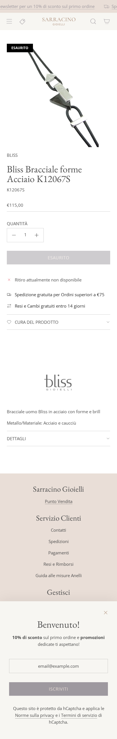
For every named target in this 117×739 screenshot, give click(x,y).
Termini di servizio (79, 715)
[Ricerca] (93, 21)
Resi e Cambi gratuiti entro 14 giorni (50, 306)
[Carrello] (107, 21)
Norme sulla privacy (34, 715)
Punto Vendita (58, 501)
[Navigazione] (9, 21)
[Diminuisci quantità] (14, 235)
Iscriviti (58, 689)
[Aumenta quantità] (36, 235)
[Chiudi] (105, 612)
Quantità (17, 223)
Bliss (12, 155)
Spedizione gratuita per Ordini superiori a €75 (60, 294)
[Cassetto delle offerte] (23, 21)
